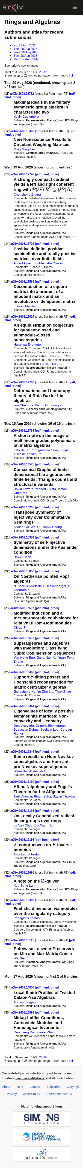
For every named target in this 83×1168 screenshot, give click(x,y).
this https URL (53, 363)
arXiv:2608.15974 (22, 537)
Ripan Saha (42, 796)
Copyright (73, 1087)
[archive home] (13, 7)
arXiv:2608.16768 (22, 430)
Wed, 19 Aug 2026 (26, 52)
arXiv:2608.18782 (22, 93)
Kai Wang (36, 405)
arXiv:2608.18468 (22, 131)
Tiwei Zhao (63, 691)
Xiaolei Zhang (46, 1032)
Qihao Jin (20, 627)
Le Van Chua (23, 825)
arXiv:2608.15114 (22, 839)
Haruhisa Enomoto (27, 344)
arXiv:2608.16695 (22, 872)
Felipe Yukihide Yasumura (41, 452)
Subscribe (53, 1087)
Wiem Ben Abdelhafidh (30, 771)
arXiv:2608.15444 (22, 706)
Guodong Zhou (56, 405)
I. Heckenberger (54, 586)
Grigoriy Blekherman (51, 725)
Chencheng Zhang (27, 194)
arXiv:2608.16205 (22, 507)
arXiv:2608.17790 (22, 382)
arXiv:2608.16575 (22, 464)
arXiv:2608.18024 (22, 316)
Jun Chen (21, 405)
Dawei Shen (22, 557)
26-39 (43, 72)
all (72, 75)
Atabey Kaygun (25, 1002)
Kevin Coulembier (26, 116)
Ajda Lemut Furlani (27, 854)
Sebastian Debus (26, 729)
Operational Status (59, 1094)
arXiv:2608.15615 (22, 608)
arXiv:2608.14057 (22, 987)
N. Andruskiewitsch (27, 586)
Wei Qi (35, 527)
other (16, 97)
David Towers (23, 489)
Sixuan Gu (21, 527)
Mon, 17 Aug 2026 (26, 59)
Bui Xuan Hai (43, 825)
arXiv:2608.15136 (22, 810)
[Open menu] (75, 7)
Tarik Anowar (23, 796)
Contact (35, 1087)
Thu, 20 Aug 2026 (25, 49)
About (6, 1087)
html (7, 97)
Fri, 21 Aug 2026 (25, 45)
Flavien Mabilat (25, 306)
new (23, 65)
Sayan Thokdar (64, 796)
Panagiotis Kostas (27, 918)
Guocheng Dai (24, 1032)
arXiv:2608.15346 (22, 751)
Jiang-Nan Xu (46, 657)
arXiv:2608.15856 (22, 571)
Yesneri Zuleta (45, 489)
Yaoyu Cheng (52, 527)
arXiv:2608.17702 (22, 243)
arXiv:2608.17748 (22, 174)
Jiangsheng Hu (25, 691)
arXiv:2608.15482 (22, 900)
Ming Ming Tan (24, 149)
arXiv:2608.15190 (22, 781)
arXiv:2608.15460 (22, 672)
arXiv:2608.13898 (22, 1012)
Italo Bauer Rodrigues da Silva (36, 450)
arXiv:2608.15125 (22, 940)
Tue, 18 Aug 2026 (25, 55)
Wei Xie (19, 958)
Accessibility (31, 1094)
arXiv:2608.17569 (22, 281)
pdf (72, 93)
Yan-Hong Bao (24, 657)
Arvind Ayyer (23, 263)
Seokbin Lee (49, 729)
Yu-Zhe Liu (45, 691)
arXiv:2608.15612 (22, 638)
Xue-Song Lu (23, 885)
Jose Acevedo (24, 725)
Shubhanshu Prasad (48, 263)
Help (20, 1087)
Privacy (12, 1094)
